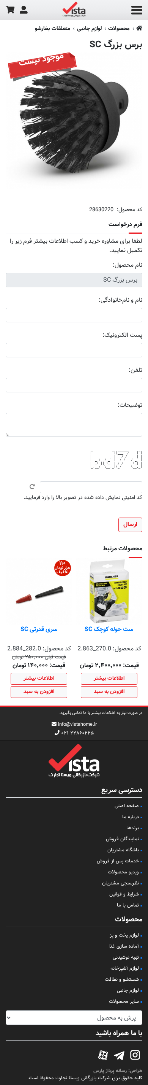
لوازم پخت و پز (124, 935)
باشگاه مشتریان (123, 850)
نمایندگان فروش (122, 839)
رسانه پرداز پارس (110, 1071)
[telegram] (119, 1054)
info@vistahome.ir (77, 724)
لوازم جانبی (89, 28)
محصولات (118, 28)
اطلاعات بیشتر (109, 678)
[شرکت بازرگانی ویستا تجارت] (74, 10)
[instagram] (135, 1054)
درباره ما (130, 817)
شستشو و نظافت (122, 979)
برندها (132, 828)
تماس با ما (128, 905)
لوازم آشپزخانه (124, 968)
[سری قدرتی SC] (39, 591)
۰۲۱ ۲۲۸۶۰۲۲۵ (77, 733)
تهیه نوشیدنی (126, 957)
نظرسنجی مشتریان (120, 883)
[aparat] (103, 1054)
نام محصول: (127, 265)
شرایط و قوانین (124, 894)
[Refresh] (32, 486)
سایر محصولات (124, 1001)
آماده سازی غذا (124, 946)
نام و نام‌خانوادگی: (120, 300)
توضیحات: (130, 405)
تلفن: (135, 370)
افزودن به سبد (109, 692)
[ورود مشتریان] (24, 10)
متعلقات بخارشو (52, 28)
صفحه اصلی (127, 806)
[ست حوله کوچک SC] (109, 591)
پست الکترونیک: (122, 335)
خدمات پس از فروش (118, 861)
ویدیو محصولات (123, 872)
